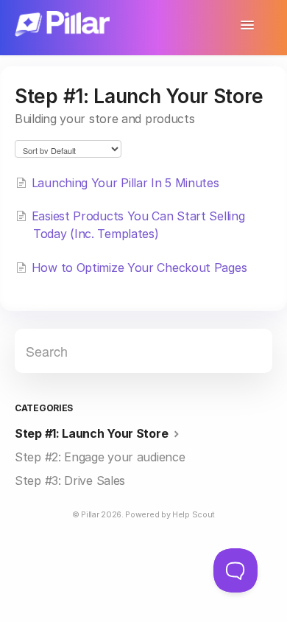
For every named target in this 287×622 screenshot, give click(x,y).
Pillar (90, 515)
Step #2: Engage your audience (100, 457)
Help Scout (193, 515)
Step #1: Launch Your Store (93, 433)
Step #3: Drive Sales (70, 480)
